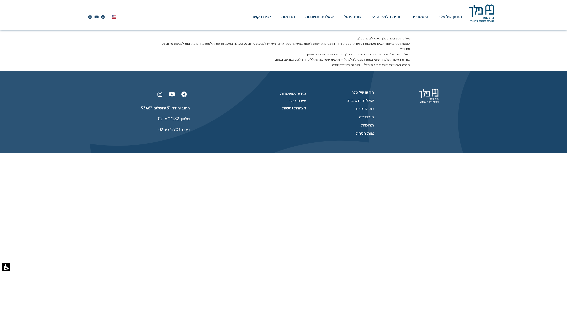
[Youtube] (96, 17)
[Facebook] (103, 17)
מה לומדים (365, 109)
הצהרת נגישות (294, 108)
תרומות (367, 125)
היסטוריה (366, 117)
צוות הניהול (364, 133)
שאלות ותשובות (360, 101)
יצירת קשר (297, 101)
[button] (389, 17)
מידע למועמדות (293, 93)
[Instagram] (90, 17)
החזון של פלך (363, 92)
